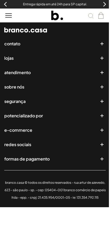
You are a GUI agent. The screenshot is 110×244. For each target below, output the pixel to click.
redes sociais (17, 144)
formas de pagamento (27, 159)
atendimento (17, 72)
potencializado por (23, 115)
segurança (15, 101)
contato (12, 43)
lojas (9, 58)
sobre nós (14, 87)
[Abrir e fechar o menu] (8, 15)
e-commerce (18, 130)
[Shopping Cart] (101, 15)
